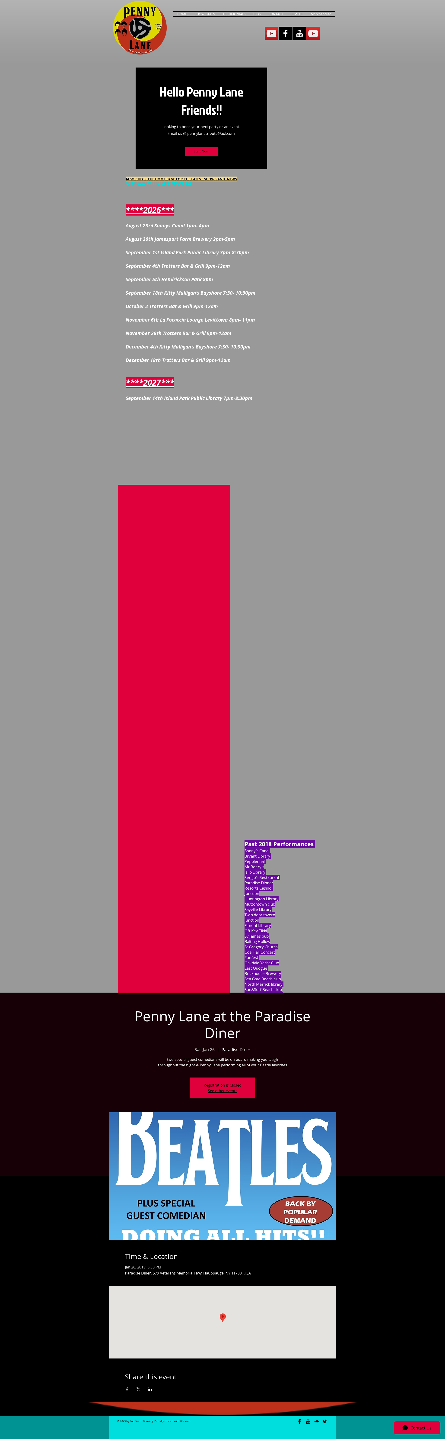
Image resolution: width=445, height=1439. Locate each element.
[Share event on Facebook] (127, 1389)
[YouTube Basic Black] (308, 1421)
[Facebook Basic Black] (299, 1421)
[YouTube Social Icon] (271, 33)
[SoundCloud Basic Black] (316, 1421)
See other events (222, 1090)
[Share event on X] (138, 1389)
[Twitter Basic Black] (324, 1421)
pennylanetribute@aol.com (211, 133)
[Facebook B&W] (285, 33)
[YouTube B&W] (299, 33)
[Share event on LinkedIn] (150, 1389)
